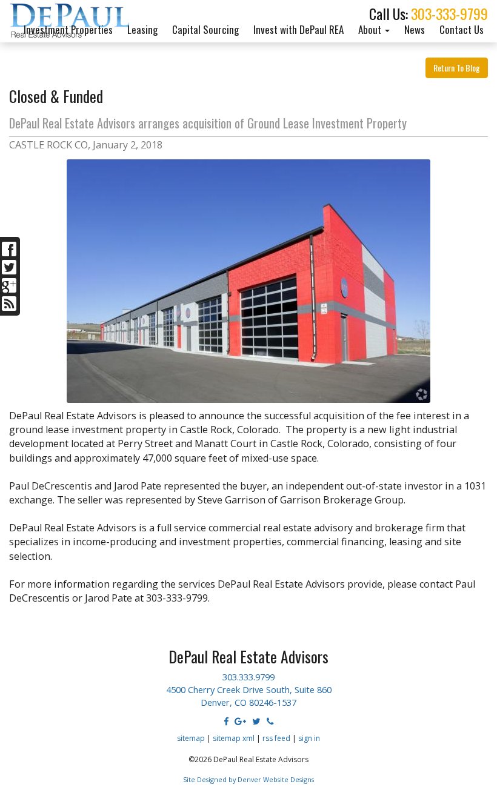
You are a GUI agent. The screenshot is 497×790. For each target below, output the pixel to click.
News (414, 29)
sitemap (191, 738)
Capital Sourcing (205, 29)
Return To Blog (456, 67)
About (371, 29)
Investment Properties (68, 29)
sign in (309, 738)
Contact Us (461, 29)
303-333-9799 (449, 13)
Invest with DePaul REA (298, 29)
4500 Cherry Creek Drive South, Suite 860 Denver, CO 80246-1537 (249, 695)
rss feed (276, 738)
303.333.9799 (248, 677)
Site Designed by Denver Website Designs (248, 779)
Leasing (142, 29)
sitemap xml (234, 738)
